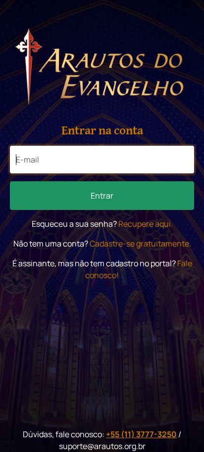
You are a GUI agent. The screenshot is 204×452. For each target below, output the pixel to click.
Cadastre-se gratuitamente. (140, 243)
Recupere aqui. (145, 223)
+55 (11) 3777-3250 (141, 434)
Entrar (102, 195)
